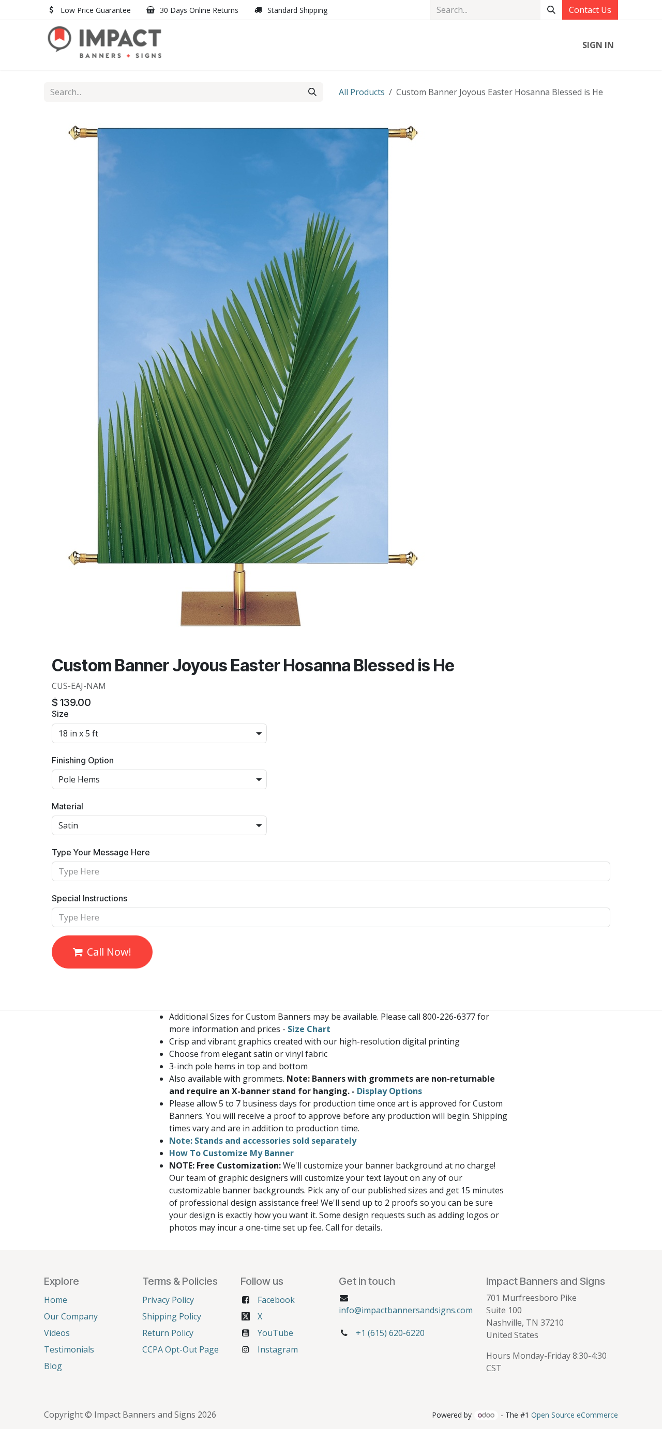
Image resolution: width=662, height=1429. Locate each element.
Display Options (389, 1091)
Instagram (278, 1349)
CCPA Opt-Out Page (180, 1349)
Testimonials (69, 1349)
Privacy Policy (168, 1299)
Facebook (276, 1299)
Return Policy (167, 1333)
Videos (57, 1333)
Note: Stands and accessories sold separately (262, 1140)
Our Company (71, 1316)
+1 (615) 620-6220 (390, 1333)
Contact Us (590, 10)
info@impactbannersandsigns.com (406, 1310)
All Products (362, 92)
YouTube (275, 1333)
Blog (53, 1366)
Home (55, 1299)
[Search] (551, 10)
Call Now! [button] (109, 952)
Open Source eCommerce (574, 1415)
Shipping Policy (171, 1316)
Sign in (598, 45)
